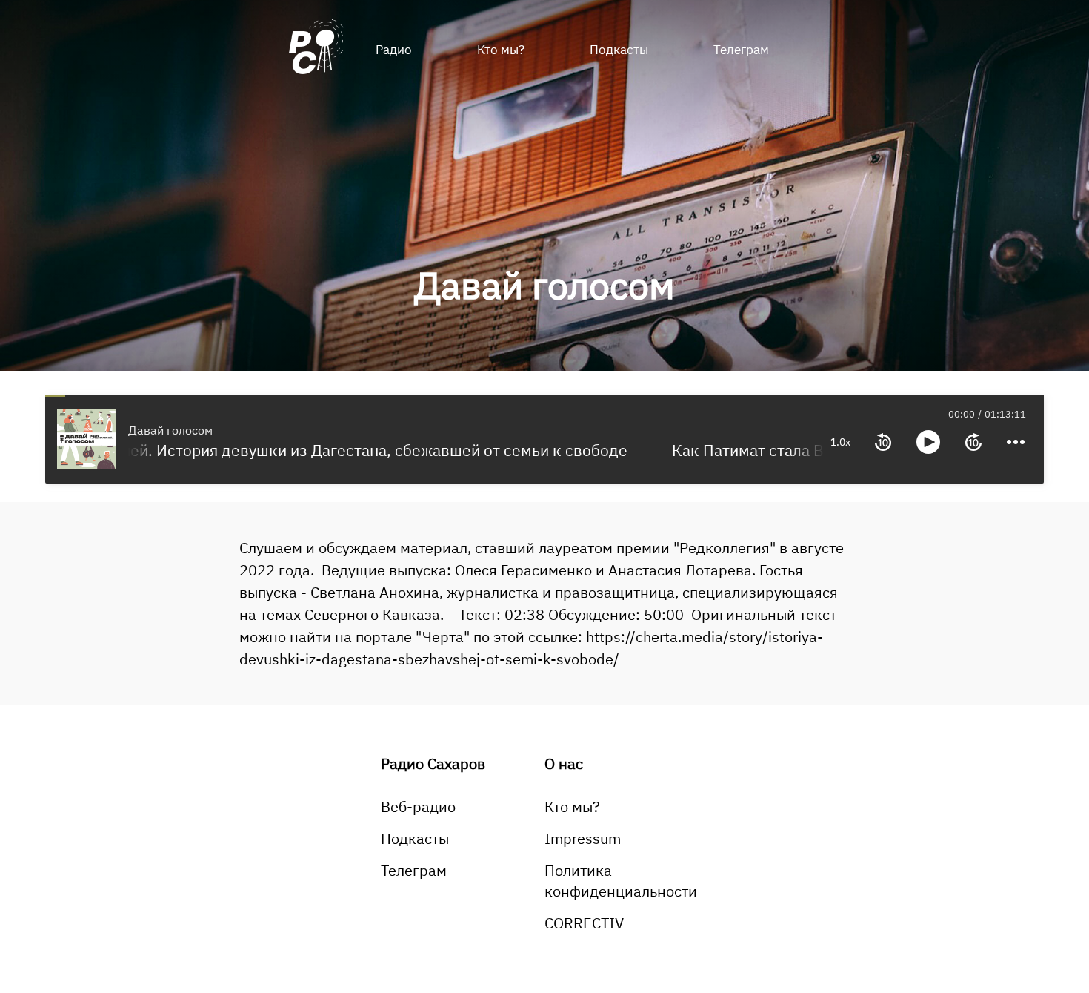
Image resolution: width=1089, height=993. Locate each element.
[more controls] (1015, 442)
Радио (394, 50)
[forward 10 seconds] (973, 442)
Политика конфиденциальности (620, 880)
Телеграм (741, 50)
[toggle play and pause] (928, 442)
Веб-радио (418, 806)
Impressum (582, 838)
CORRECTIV (584, 923)
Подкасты (619, 50)
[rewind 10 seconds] (883, 442)
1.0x (840, 442)
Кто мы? (500, 50)
